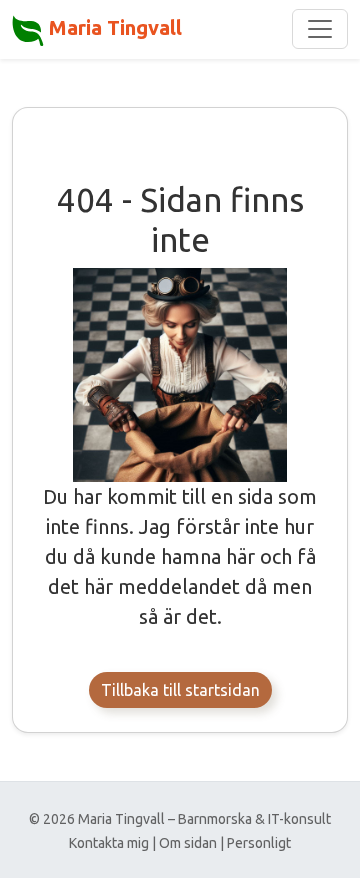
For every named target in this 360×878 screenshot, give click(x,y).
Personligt (259, 843)
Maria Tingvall (113, 27)
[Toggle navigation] (320, 29)
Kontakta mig (109, 843)
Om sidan (188, 843)
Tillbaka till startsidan (180, 690)
